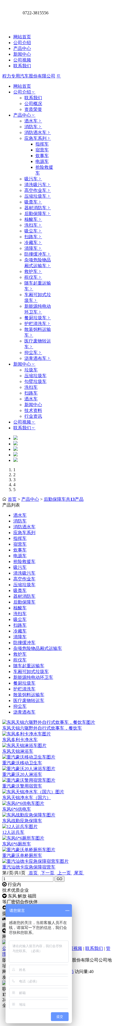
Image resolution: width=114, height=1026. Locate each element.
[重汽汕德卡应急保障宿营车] (35, 861)
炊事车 (42, 155)
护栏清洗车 (35, 323)
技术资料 (33, 410)
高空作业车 (35, 190)
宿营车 (42, 150)
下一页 (47, 872)
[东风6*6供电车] (23, 803)
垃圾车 (31, 370)
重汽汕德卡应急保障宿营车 (28, 867)
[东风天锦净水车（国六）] (33, 791)
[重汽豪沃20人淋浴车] (28, 768)
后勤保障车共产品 (64, 499)
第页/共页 (13, 872)
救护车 (31, 271)
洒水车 (31, 121)
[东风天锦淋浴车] (24, 745)
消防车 (31, 126)
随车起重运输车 (28, 665)
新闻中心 (22, 54)
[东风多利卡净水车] (26, 734)
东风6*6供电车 (16, 809)
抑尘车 (31, 352)
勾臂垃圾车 (35, 381)
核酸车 (31, 219)
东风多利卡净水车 (20, 739)
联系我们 (22, 65)
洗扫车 (31, 225)
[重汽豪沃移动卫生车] (28, 757)
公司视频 (22, 60)
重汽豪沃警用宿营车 (22, 786)
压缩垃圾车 (35, 196)
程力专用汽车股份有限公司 (28, 76)
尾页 (78, 872)
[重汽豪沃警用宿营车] (28, 780)
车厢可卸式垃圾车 (31, 671)
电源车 (42, 161)
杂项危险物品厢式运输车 (37, 648)
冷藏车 (31, 242)
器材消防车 (35, 207)
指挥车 (42, 144)
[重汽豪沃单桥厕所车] (28, 849)
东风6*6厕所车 (16, 844)
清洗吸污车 (35, 184)
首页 (12, 499)
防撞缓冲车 (35, 254)
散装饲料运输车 (28, 694)
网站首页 (22, 36)
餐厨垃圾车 (35, 317)
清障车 (31, 248)
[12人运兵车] (20, 826)
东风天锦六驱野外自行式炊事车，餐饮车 (42, 728)
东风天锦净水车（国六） (26, 797)
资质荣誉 (33, 109)
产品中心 (22, 48)
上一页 (64, 872)
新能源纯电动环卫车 (33, 677)
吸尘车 (31, 231)
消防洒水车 (35, 132)
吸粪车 (31, 202)
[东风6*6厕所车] (23, 838)
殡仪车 (31, 277)
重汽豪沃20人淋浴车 (22, 774)
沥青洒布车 (35, 358)
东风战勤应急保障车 (22, 820)
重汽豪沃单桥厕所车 (22, 855)
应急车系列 (35, 138)
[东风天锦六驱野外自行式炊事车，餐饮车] (48, 722)
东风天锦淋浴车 (17, 751)
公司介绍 (22, 42)
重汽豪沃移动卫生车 (22, 762)
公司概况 (33, 103)
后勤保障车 (35, 213)
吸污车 (31, 178)
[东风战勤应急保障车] (28, 815)
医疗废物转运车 (28, 700)
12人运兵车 (13, 832)
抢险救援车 (24, 561)
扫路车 (31, 236)
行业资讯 (33, 416)
